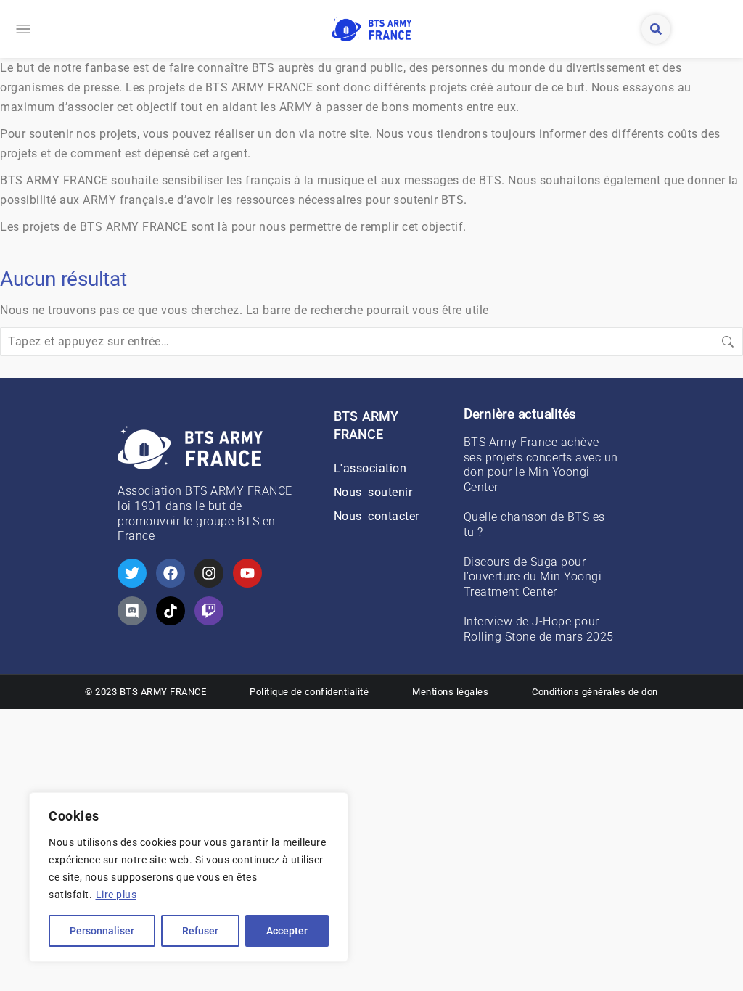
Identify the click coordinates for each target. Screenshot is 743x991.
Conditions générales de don (595, 691)
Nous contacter (376, 516)
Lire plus (116, 894)
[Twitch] (208, 610)
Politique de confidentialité (309, 691)
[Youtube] (247, 573)
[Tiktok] (170, 610)
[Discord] (132, 610)
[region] (188, 877)
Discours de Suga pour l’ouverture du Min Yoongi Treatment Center (533, 577)
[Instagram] (208, 573)
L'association (370, 468)
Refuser (200, 931)
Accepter (287, 931)
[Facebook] (170, 573)
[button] (23, 29)
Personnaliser (102, 931)
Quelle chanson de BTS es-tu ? (536, 524)
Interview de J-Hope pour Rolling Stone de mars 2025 (539, 628)
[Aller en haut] (721, 969)
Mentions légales (450, 691)
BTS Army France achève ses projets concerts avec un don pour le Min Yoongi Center (541, 464)
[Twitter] (132, 573)
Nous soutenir (373, 492)
